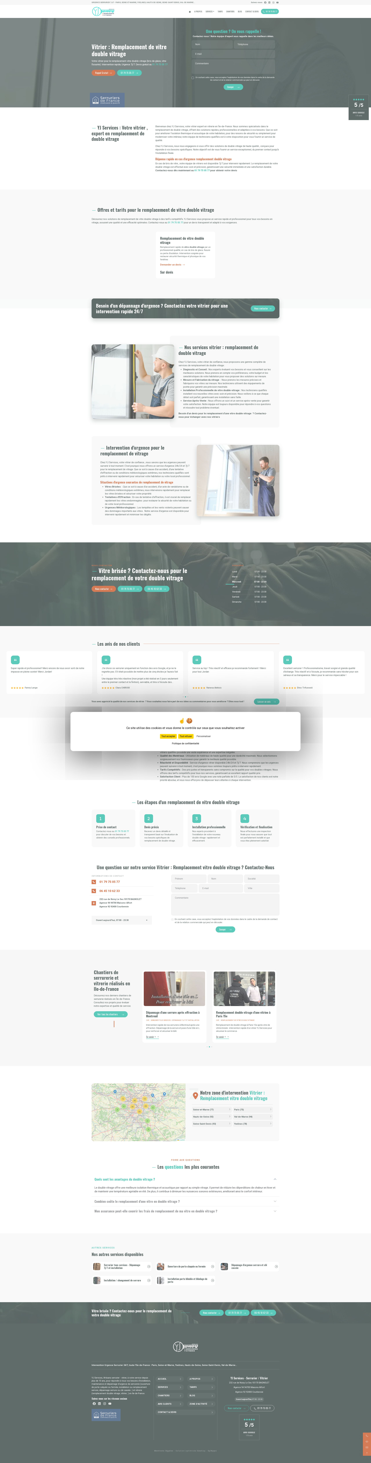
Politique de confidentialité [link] (185, 743)
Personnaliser (204, 736)
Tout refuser (186, 736)
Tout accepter (168, 736)
